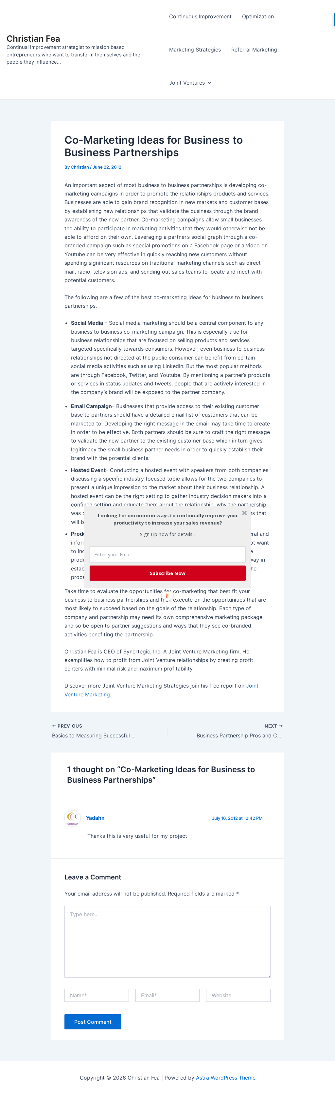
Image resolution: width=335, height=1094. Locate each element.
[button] (168, 519)
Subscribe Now (168, 572)
